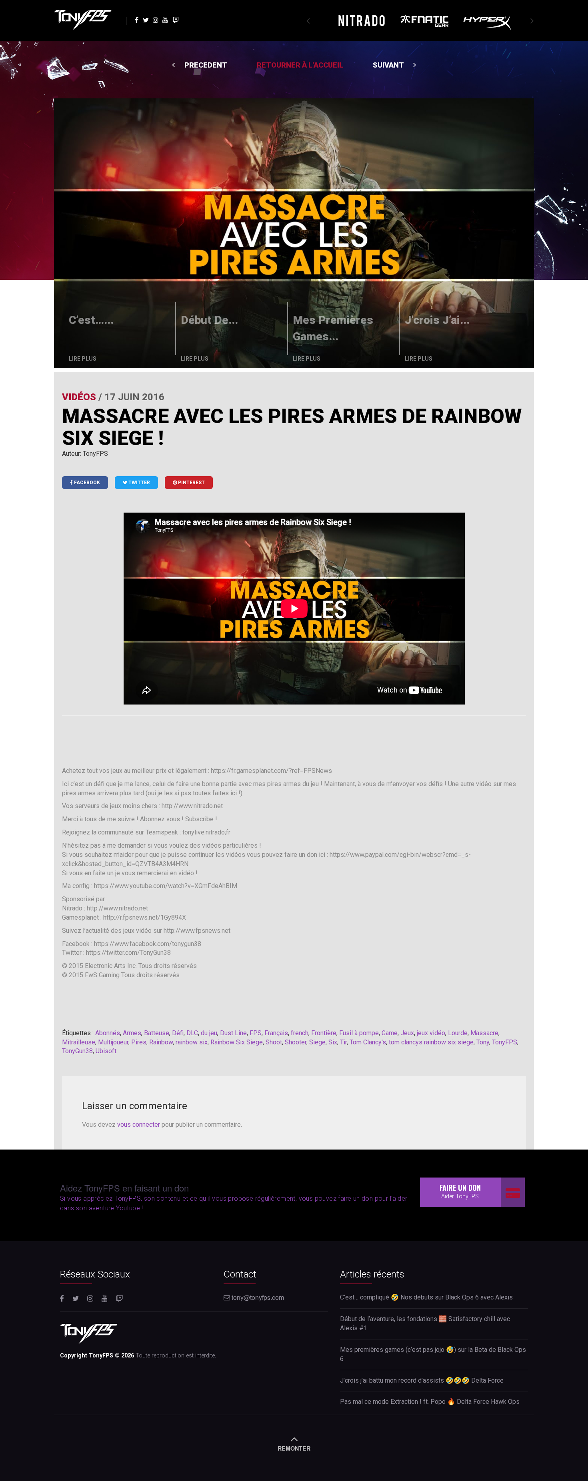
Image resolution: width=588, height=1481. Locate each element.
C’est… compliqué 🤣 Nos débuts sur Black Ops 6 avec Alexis (426, 1297)
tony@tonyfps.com (257, 1297)
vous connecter (138, 1124)
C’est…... (91, 320)
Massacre (484, 1033)
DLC (192, 1033)
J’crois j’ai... (437, 320)
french (299, 1033)
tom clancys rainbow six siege (431, 1042)
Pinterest (191, 482)
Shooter (295, 1042)
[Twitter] (146, 19)
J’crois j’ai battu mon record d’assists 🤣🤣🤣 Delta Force (422, 1380)
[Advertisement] (294, 742)
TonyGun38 (77, 1051)
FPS (256, 1033)
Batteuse (156, 1033)
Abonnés (107, 1033)
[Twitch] (175, 19)
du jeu (209, 1033)
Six (332, 1042)
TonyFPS (504, 1042)
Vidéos (79, 397)
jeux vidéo (431, 1033)
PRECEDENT (205, 65)
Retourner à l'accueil (300, 65)
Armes (132, 1033)
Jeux (407, 1033)
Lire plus (82, 358)
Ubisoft (106, 1051)
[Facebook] (137, 19)
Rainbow (161, 1042)
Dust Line (233, 1033)
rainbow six (192, 1042)
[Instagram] (156, 19)
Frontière (323, 1033)
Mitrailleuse (78, 1042)
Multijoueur (113, 1042)
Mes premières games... (333, 328)
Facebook (86, 482)
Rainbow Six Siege (236, 1042)
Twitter (138, 482)
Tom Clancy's (368, 1042)
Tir (343, 1042)
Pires (138, 1042)
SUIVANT (389, 65)
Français (276, 1033)
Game (390, 1033)
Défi (178, 1033)
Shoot (274, 1042)
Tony (482, 1042)
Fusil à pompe (359, 1033)
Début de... (209, 320)
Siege (317, 1042)
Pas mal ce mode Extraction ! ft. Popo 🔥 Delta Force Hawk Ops (430, 1401)
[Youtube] (166, 19)
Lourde (458, 1033)
